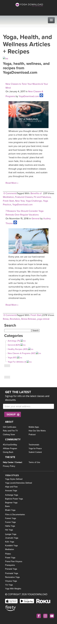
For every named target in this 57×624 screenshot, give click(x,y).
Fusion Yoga (10, 522)
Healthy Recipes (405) (18, 349)
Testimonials (34, 445)
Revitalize (15, 319)
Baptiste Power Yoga (14, 499)
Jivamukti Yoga (11, 538)
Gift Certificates (9, 427)
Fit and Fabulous (42, 197)
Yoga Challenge (34, 200)
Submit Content (35, 452)
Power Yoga (10, 557)
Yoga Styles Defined (13, 479)
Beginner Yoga (11, 502)
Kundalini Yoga (11, 545)
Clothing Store (9, 434)
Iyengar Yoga (10, 534)
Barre (7, 506)
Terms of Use (34, 462)
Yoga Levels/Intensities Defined (18, 483)
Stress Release (28, 319)
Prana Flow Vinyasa (13, 561)
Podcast (32, 434)
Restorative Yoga (12, 577)
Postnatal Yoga (11, 573)
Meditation (9, 549)
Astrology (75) (14, 341)
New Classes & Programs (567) (21, 353)
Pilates (8, 554)
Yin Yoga (9, 585)
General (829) (14, 345)
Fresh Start (8, 200)
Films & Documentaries (15, 514)
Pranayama (10, 565)
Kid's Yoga (9, 542)
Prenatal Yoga (11, 569)
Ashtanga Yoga (11, 495)
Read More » (12, 182)
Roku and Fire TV (10, 431)
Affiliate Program (10, 448)
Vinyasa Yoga (11, 581)
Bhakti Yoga (10, 510)
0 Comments (10, 193)
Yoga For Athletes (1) (17, 362)
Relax (6, 319)
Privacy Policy (9, 466)
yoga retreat (43, 319)
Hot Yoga (9, 530)
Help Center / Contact (12, 462)
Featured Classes (24, 197)
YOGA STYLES (12, 475)
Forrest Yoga (10, 518)
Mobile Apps (34, 427)
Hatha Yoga (10, 526)
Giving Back (8, 452)
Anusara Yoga (11, 490)
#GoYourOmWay (10, 445)
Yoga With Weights (13, 589)
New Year (20, 200)
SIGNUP (11, 414)
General (36, 218)
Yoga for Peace (35, 448)
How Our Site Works (37, 431)
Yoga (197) (12, 357)
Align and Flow (11, 487)
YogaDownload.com (29, 96)
